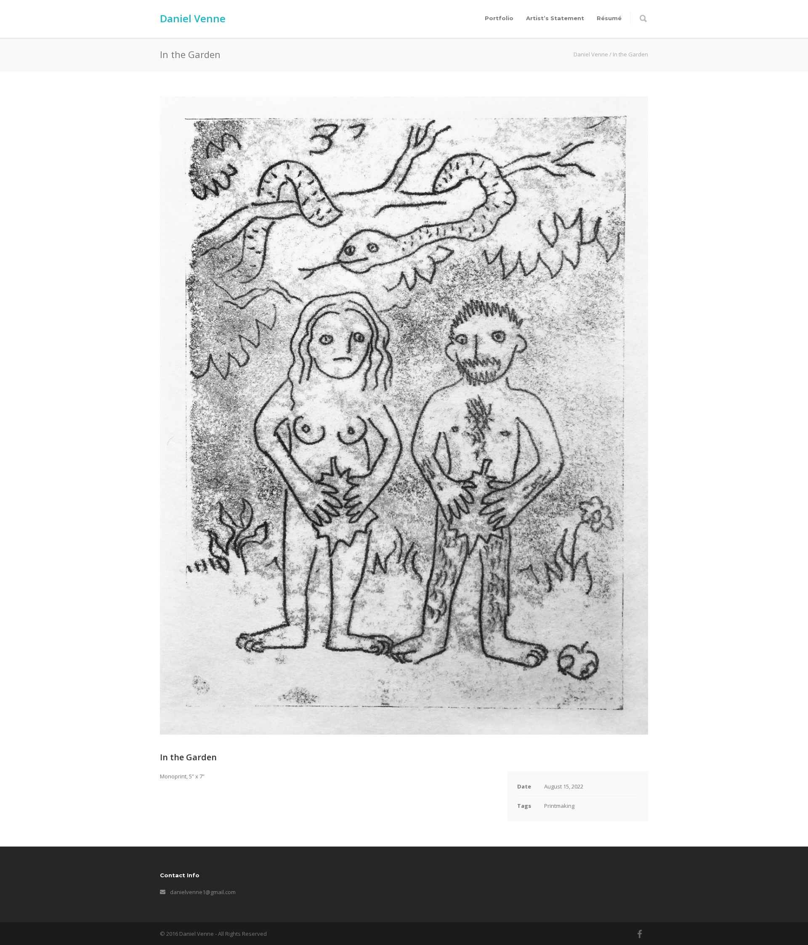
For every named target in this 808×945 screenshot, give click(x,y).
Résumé (609, 18)
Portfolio (499, 18)
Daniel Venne (193, 18)
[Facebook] (639, 934)
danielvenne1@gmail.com (203, 892)
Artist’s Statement (555, 18)
